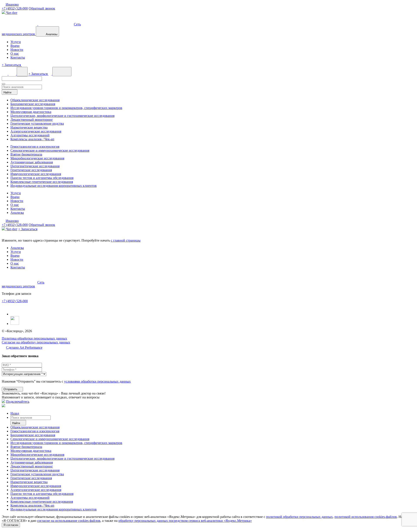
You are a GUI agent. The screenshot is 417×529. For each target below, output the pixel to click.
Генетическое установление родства (37, 123)
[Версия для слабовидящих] (5, 74)
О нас (14, 53)
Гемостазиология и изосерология (34, 146)
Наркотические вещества (29, 127)
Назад (14, 413)
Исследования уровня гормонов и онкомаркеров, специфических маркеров (66, 108)
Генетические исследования (31, 170)
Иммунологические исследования (35, 174)
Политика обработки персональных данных (34, 338)
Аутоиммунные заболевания (31, 162)
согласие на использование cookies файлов (68, 520)
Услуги (15, 42)
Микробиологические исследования (37, 158)
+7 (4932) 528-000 (15, 8)
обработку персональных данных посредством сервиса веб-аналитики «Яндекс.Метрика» (185, 520)
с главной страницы (126, 240)
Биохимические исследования (32, 104)
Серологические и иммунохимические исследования (49, 150)
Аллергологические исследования (35, 131)
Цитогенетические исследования (35, 166)
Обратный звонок (42, 8)
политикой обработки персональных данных (299, 517)
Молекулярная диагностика (30, 112)
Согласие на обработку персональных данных (36, 342)
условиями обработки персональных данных (97, 381)
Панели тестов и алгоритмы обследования (41, 178)
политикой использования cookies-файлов (365, 517)
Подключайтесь (17, 401)
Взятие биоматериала (26, 154)
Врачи (15, 46)
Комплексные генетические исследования (41, 182)
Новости (16, 49)
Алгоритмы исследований (30, 135)
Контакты (17, 57)
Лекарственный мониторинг (31, 119)
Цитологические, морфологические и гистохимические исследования (62, 116)
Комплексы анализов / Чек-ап (32, 139)
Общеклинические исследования (35, 100)
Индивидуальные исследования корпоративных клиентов (53, 185)
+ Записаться (27, 229)
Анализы (17, 212)
